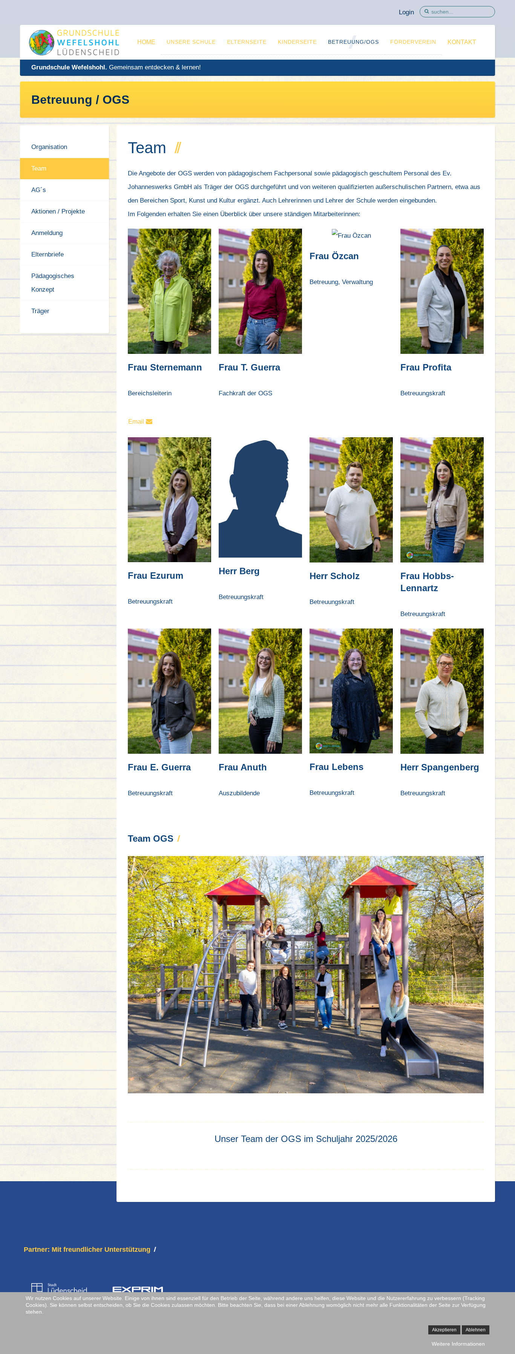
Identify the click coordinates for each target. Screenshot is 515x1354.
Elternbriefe (47, 254)
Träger (40, 311)
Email (137, 421)
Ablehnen (476, 1329)
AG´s (38, 190)
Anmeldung (47, 233)
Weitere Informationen (458, 1344)
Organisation (49, 147)
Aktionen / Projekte (58, 211)
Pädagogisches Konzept (52, 282)
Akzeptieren (444, 1329)
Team (38, 168)
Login (406, 12)
